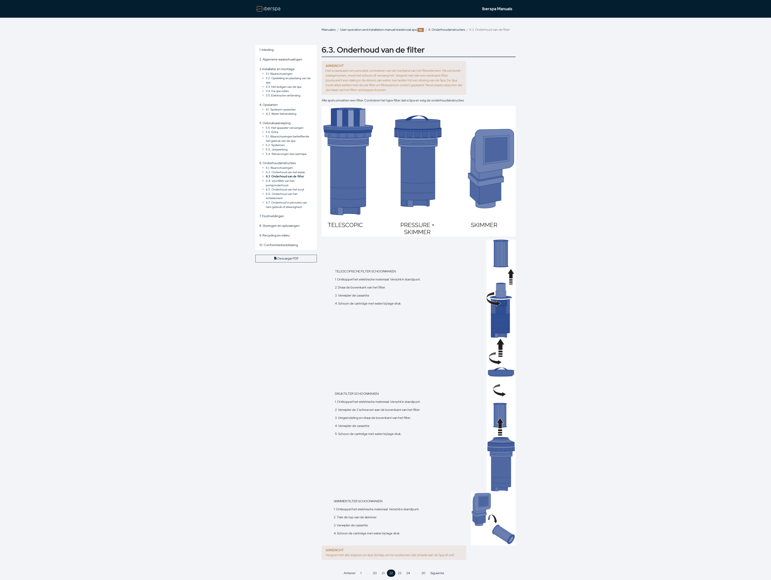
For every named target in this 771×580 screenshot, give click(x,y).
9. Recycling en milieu (274, 235)
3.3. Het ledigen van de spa (283, 87)
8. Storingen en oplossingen (279, 226)
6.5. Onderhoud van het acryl (285, 189)
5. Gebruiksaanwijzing (275, 123)
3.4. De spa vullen (277, 91)
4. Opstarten (268, 105)
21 (383, 573)
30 (423, 573)
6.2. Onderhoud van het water (285, 172)
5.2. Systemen (275, 145)
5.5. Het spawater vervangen (284, 128)
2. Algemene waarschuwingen (280, 59)
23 (399, 573)
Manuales (329, 30)
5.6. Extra (272, 132)
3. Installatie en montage (277, 69)
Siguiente (437, 573)
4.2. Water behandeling (281, 114)
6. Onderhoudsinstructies (446, 30)
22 (391, 573)
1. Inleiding (266, 50)
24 (408, 573)
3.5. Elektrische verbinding (283, 95)
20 (375, 573)
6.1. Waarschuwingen (279, 168)
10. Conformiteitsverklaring (278, 245)
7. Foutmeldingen (271, 216)
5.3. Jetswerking (277, 149)
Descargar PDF (288, 258)
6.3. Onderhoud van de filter (285, 176)
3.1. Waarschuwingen (279, 74)
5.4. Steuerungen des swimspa (286, 154)
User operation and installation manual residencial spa (381, 30)
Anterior (350, 573)
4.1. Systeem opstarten (281, 109)
